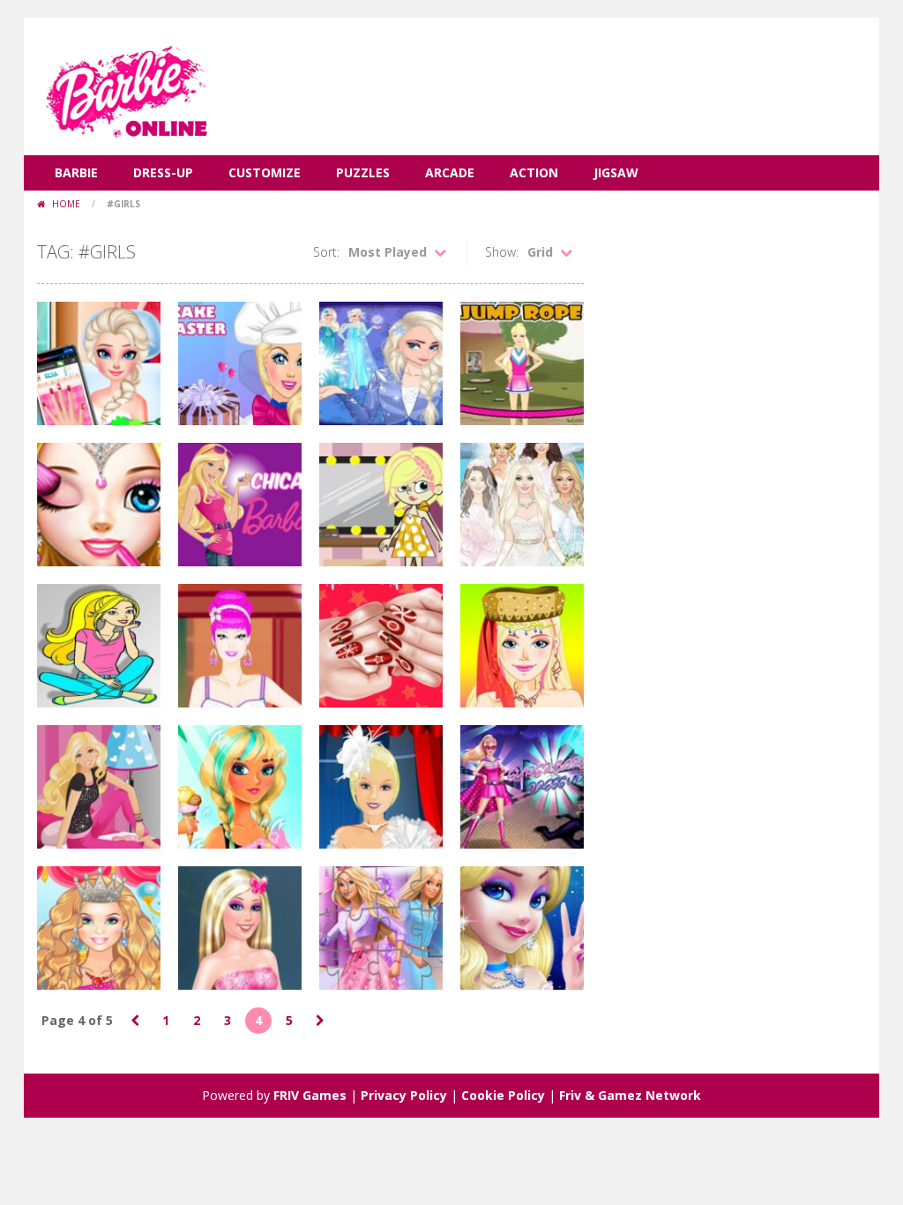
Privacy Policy (404, 1095)
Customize (264, 172)
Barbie (76, 172)
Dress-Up (163, 172)
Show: (502, 251)
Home (66, 204)
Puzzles (363, 172)
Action (534, 172)
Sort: (326, 251)
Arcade (449, 172)
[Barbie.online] (125, 85)
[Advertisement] (545, 70)
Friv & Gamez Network (630, 1095)
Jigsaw (615, 172)
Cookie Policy (503, 1095)
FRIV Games (310, 1095)
